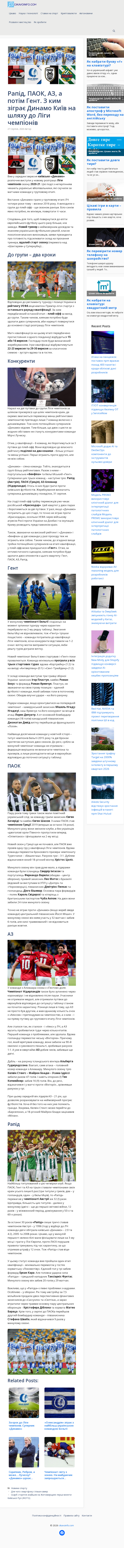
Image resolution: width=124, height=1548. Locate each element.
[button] (113, 30)
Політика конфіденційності (46, 1515)
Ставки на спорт (49, 13)
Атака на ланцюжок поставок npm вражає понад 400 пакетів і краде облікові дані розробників (105, 364)
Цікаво (12, 13)
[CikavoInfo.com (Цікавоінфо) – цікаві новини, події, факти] (22, 4)
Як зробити (40, 22)
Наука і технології (28, 13)
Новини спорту (19, 1488)
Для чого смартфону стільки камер (29, 1491)
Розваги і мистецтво (20, 22)
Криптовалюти (69, 13)
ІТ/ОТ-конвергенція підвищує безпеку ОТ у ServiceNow (104, 409)
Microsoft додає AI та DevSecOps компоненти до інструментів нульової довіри (104, 454)
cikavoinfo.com (66, 1525)
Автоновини (86, 13)
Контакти (87, 1515)
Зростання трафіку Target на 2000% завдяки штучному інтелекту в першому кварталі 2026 (104, 761)
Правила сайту (72, 1515)
